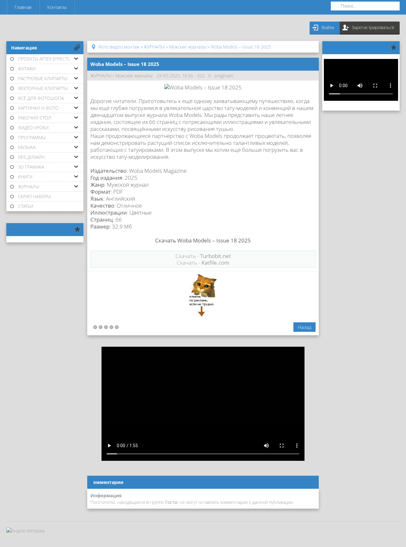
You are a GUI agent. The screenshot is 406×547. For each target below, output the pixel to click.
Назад (304, 327)
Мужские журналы (134, 76)
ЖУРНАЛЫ (100, 76)
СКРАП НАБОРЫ (34, 196)
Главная (23, 7)
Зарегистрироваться (373, 27)
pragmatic (224, 76)
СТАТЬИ (25, 206)
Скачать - (203, 256)
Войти (328, 27)
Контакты (56, 7)
